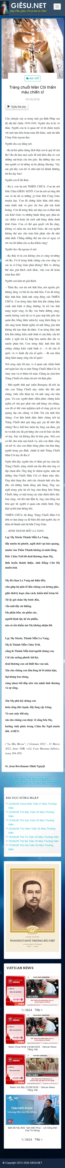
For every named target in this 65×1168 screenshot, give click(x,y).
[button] (38, 1010)
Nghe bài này (18, 106)
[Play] (32, 991)
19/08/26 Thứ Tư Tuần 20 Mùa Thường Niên (33, 836)
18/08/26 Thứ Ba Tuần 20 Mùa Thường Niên (33, 841)
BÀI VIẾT (34, 78)
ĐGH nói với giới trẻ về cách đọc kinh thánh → (36, 782)
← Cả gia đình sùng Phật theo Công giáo (26, 778)
